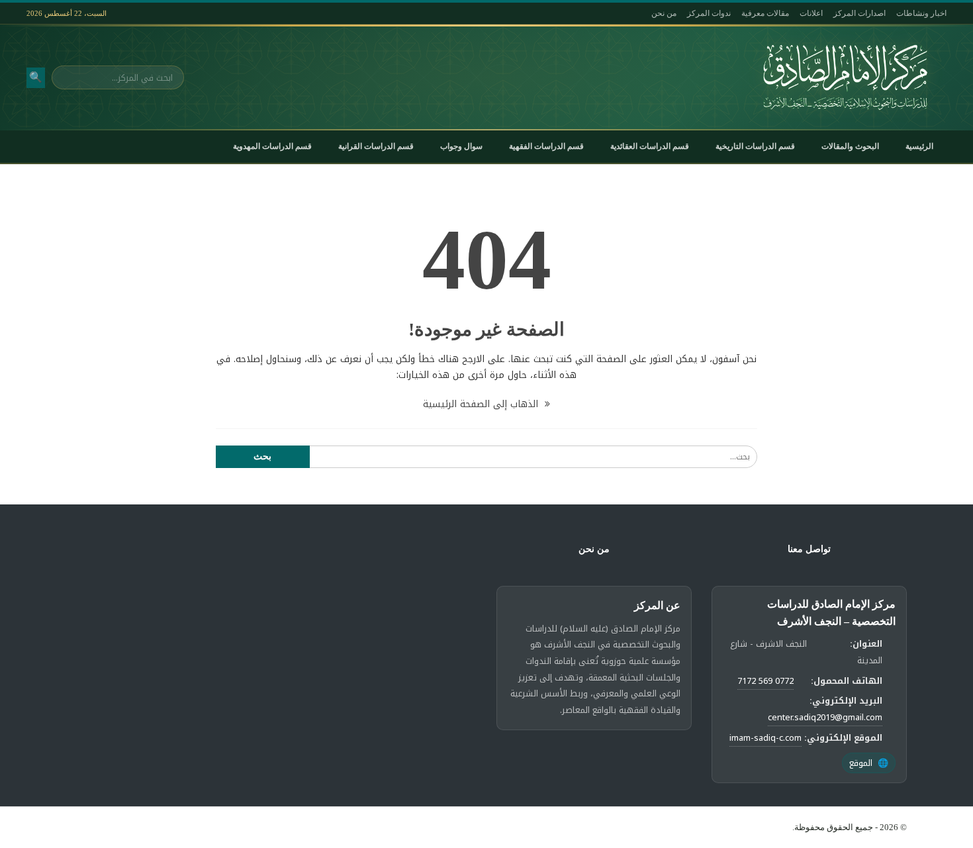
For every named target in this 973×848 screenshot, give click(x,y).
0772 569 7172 (765, 681)
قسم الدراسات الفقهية (546, 146)
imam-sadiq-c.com (765, 738)
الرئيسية (919, 146)
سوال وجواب (461, 146)
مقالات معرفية (765, 13)
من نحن (663, 13)
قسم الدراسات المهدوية (272, 146)
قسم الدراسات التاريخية (755, 146)
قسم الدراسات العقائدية (649, 146)
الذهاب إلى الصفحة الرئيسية (482, 404)
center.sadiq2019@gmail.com (825, 717)
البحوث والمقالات (850, 146)
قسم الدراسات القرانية (376, 146)
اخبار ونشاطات (921, 13)
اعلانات (811, 13)
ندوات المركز (709, 13)
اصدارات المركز (859, 13)
